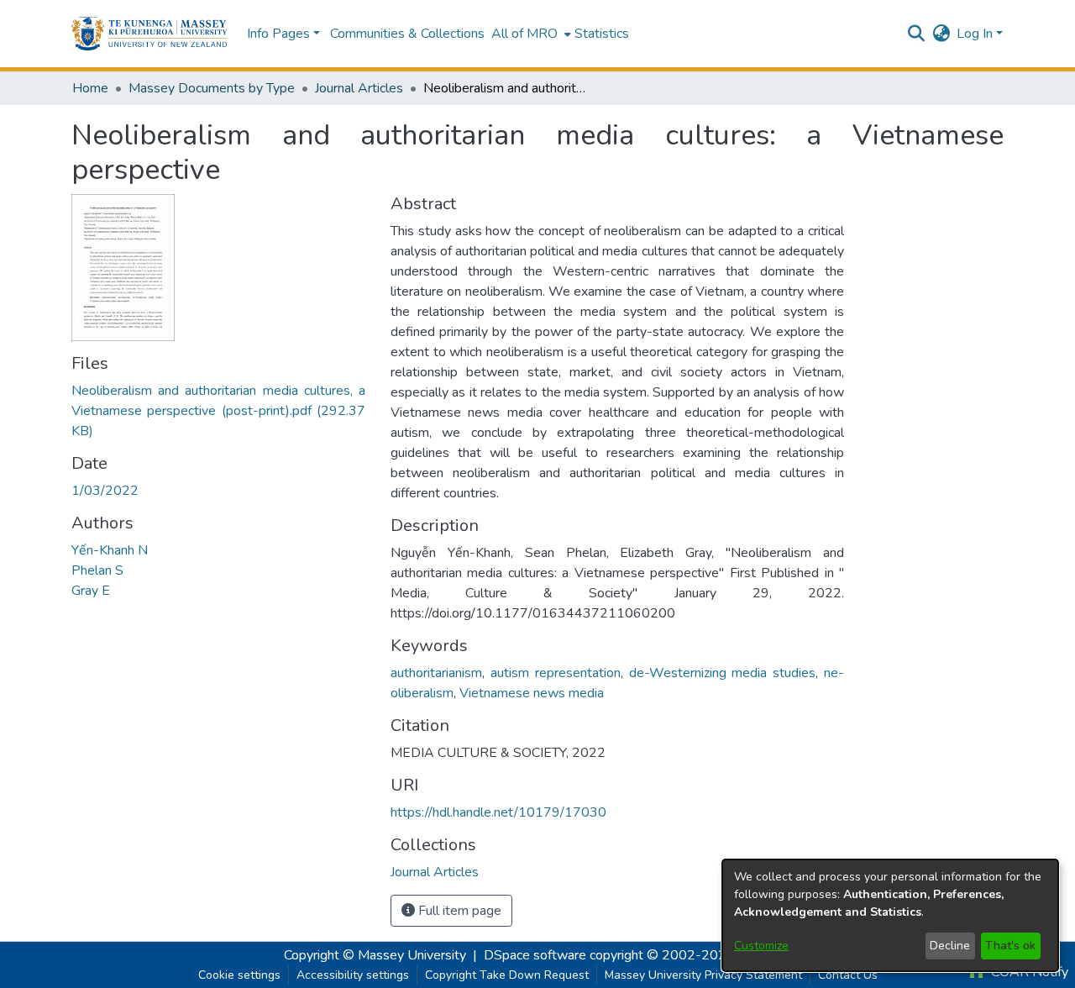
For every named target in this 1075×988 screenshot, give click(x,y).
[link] (218, 410)
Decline (950, 946)
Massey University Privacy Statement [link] (703, 975)
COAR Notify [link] (1028, 972)
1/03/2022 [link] (105, 490)
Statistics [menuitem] (601, 33)
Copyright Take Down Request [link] (507, 975)
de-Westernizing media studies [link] (722, 673)
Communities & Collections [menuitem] (407, 33)
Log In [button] (976, 33)
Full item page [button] (458, 910)
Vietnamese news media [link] (531, 693)
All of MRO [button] (524, 33)
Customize (761, 946)
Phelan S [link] (97, 570)
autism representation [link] (555, 673)
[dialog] (890, 915)
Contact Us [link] (848, 975)
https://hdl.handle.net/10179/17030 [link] (498, 812)
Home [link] (90, 88)
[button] (149, 33)
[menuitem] (529, 34)
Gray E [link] (90, 590)
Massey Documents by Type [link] (211, 88)
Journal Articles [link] (359, 88)
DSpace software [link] (535, 955)
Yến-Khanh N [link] (109, 550)
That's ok (1010, 946)
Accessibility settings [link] (352, 975)
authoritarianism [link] (436, 673)
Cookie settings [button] (239, 975)
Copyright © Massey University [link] (375, 955)
